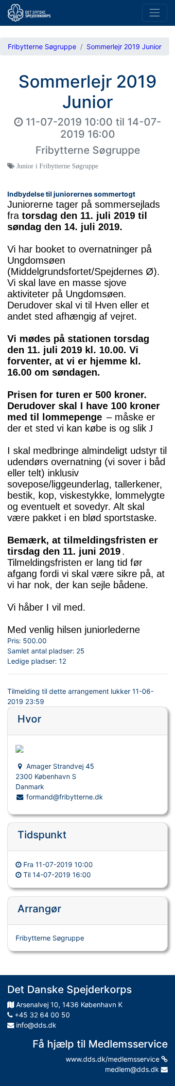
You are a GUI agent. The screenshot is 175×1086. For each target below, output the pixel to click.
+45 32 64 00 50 (41, 1015)
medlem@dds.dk (133, 1069)
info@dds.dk (35, 1025)
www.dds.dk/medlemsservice (113, 1059)
